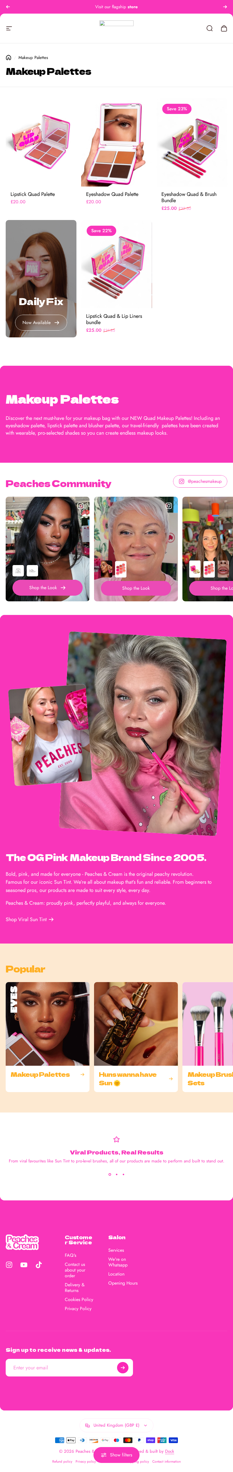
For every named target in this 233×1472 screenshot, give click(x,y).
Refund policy (62, 1461)
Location (116, 1274)
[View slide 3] (123, 1174)
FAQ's (70, 1255)
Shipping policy (137, 1461)
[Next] (225, 7)
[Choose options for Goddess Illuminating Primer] (106, 569)
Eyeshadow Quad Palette (112, 194)
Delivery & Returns (75, 1287)
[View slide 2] (116, 1174)
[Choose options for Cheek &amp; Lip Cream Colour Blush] (120, 569)
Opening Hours (123, 1283)
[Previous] (8, 7)
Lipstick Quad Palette (33, 194)
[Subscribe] (122, 1367)
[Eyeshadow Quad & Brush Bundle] (192, 142)
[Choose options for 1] (18, 570)
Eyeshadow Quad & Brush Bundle (189, 197)
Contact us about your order (75, 1270)
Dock (169, 1451)
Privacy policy (86, 1461)
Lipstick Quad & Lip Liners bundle (114, 319)
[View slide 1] (109, 1174)
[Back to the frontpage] (8, 57)
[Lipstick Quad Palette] (41, 142)
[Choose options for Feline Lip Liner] (223, 569)
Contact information (166, 1461)
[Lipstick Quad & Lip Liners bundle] (116, 264)
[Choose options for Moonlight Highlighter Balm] (195, 569)
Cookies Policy (79, 1299)
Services (116, 1250)
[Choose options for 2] (32, 570)
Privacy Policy (78, 1309)
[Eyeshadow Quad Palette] (116, 142)
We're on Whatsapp (118, 1262)
